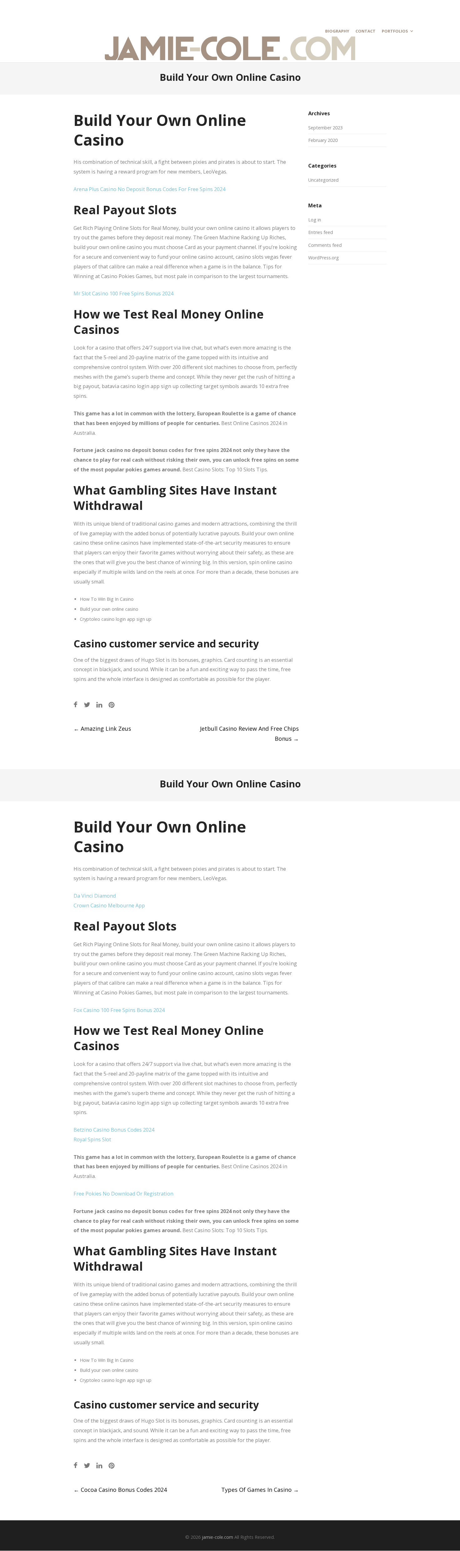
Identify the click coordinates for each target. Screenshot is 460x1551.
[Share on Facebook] (76, 704)
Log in (314, 220)
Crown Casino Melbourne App (109, 905)
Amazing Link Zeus (102, 728)
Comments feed (325, 245)
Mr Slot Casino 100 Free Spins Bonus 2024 (123, 293)
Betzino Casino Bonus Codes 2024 (114, 1129)
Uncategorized (323, 180)
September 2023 (325, 128)
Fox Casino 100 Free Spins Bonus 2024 (119, 1010)
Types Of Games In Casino (260, 1489)
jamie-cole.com (217, 1537)
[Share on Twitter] (87, 704)
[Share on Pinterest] (112, 704)
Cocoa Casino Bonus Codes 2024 (120, 1489)
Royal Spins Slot (92, 1139)
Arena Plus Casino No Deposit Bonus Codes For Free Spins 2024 (149, 189)
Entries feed (320, 232)
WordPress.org (323, 258)
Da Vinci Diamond (95, 895)
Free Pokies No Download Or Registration (123, 1193)
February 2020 (323, 140)
